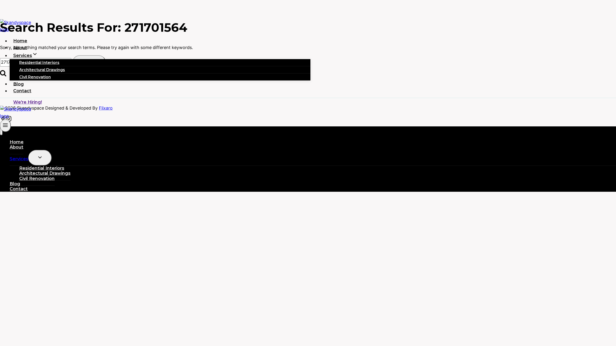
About (20, 47)
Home (20, 40)
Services (19, 158)
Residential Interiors (39, 62)
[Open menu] (5, 125)
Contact (22, 90)
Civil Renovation (35, 77)
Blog (18, 83)
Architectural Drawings (42, 70)
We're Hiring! (27, 102)
